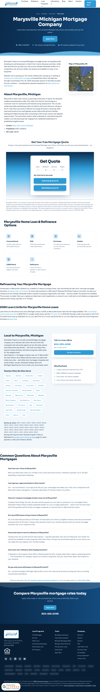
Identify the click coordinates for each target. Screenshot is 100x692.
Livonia (61, 670)
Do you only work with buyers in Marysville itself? (28, 567)
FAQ (78, 644)
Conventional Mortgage (39, 644)
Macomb (8, 395)
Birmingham (43, 673)
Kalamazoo (28, 670)
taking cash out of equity (19, 291)
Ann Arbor (45, 670)
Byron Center (56, 666)
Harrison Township (12, 390)
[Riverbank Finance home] (11, 3)
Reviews (80, 641)
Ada (74, 666)
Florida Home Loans (61, 647)
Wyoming (19, 666)
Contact (79, 638)
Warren (15, 415)
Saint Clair (52, 14)
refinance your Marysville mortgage (17, 78)
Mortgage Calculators (62, 635)
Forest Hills (82, 666)
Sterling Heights (35, 410)
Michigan (44, 14)
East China (36, 380)
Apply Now (89, 4)
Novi (26, 673)
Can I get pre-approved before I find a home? (26, 483)
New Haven (37, 400)
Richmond (39, 405)
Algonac (8, 376)
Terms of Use (81, 658)
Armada (39, 376)
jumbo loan (13, 319)
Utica (7, 415)
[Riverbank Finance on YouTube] (24, 659)
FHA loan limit (55, 314)
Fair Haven (18, 385)
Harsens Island (27, 390)
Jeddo (38, 390)
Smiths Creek (21, 410)
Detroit (54, 670)
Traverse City (54, 673)
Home (38, 14)
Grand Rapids (9, 666)
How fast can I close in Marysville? (22, 468)
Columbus (25, 380)
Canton (68, 670)
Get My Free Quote (74, 352)
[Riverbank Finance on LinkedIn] (15, 659)
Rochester (34, 673)
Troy (83, 670)
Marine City (19, 395)
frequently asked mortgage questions (43, 580)
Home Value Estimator (62, 638)
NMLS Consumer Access (41, 681)
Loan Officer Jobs (82, 647)
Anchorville (29, 376)
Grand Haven (9, 670)
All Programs (36, 649)
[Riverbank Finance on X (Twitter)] (10, 659)
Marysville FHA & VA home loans (24, 437)
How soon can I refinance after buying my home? (27, 550)
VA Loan (34, 638)
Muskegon (19, 670)
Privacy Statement (83, 655)
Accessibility (81, 652)
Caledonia (46, 666)
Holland (91, 666)
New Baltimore (24, 400)
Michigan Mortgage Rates (63, 641)
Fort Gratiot (30, 385)
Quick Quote (58, 649)
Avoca (8, 380)
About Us (80, 635)
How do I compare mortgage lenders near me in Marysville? (32, 498)
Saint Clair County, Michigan (22, 126)
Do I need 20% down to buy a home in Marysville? (28, 515)
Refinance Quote (50, 188)
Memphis (41, 395)
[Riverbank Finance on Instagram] (20, 659)
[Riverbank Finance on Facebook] (6, 659)
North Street (10, 405)
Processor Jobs (82, 649)
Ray (30, 405)
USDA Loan (35, 641)
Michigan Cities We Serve (62, 644)
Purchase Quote (50, 181)
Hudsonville (66, 666)
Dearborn (76, 670)
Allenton (18, 376)
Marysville (30, 395)
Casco (16, 380)
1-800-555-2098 (83, 580)
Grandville (37, 666)
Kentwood (28, 666)
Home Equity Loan (37, 647)
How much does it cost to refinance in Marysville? (28, 533)
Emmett (8, 385)
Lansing (37, 670)
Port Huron (21, 405)
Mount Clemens (11, 400)
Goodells (41, 385)
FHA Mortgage (37, 635)
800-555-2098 (62, 344)
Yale (23, 415)
